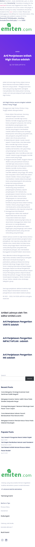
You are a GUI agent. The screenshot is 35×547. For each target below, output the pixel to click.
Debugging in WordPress (8, 14)
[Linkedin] (6, 540)
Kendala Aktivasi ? (7, 527)
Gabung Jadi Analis (7, 523)
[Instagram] (2, 540)
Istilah (17, 52)
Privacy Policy (5, 507)
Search (3, 375)
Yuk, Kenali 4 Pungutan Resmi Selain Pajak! (16, 437)
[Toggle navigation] (4, 33)
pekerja (13, 262)
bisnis (28, 243)
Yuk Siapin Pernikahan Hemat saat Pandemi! (17, 442)
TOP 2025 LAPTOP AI (18, 65)
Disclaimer (4, 511)
